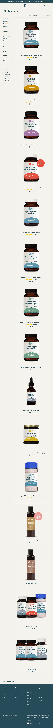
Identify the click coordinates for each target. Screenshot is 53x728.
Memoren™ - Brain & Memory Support (31, 277)
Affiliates (41, 694)
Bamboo (7, 80)
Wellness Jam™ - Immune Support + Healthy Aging (31, 453)
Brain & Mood (6, 44)
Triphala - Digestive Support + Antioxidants (31, 367)
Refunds (29, 698)
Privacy (29, 704)
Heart (4, 49)
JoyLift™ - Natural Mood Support (31, 232)
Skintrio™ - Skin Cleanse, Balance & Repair (31, 322)
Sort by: (29, 15)
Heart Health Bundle (31, 626)
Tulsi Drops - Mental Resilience (31, 410)
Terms (40, 700)
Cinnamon (7, 82)
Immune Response (5, 54)
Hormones (5, 51)
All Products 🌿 (6, 36)
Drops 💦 (5, 28)
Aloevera (7, 68)
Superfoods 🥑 (6, 31)
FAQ (16, 697)
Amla (6, 70)
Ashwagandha (8, 74)
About (16, 694)
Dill (6, 84)
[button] (2, 5)
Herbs (4, 694)
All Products (6, 62)
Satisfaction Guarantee (30, 691)
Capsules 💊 (5, 26)
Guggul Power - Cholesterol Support (31, 187)
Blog (16, 691)
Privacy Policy (42, 691)
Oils (4, 697)
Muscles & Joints (6, 57)
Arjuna (6, 72)
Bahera (6, 78)
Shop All (5, 691)
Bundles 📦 (5, 23)
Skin (4, 60)
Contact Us (29, 695)
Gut (4, 46)
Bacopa (6, 76)
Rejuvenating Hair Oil (31, 583)
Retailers (41, 697)
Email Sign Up (30, 701)
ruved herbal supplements (13, 715)
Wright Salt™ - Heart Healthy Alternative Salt (31, 496)
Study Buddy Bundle (31, 669)
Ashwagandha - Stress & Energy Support (31, 55)
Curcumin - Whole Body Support (31, 100)
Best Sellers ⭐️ (6, 21)
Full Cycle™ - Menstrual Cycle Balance (31, 145)
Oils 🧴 (4, 33)
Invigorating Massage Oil (31, 540)
